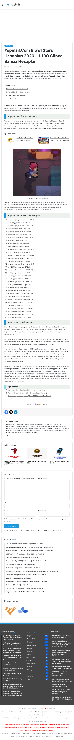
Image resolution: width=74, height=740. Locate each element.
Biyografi (30, 642)
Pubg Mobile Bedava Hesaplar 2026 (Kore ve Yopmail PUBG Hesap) (14, 463)
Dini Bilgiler (30, 651)
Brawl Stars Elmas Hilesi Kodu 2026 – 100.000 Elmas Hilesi (26, 390)
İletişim (13, 733)
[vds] (10, 616)
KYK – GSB (59, 736)
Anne (28, 673)
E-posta (7, 511)
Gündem (29, 648)
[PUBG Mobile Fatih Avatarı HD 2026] (37, 453)
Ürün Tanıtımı (31, 657)
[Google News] (41, 404)
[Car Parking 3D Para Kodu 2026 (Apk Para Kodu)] (10, 140)
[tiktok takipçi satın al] (37, 18)
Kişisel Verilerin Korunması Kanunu (52, 733)
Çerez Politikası (36, 733)
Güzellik (29, 667)
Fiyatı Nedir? (46, 736)
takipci (45, 715)
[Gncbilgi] (14, 5)
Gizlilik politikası (25, 733)
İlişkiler (53, 736)
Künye (18, 733)
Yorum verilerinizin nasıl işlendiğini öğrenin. (49, 530)
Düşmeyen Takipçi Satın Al (28, 712)
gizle (13, 85)
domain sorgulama (59, 712)
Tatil (28, 679)
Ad (5, 502)
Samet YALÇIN (12, 422)
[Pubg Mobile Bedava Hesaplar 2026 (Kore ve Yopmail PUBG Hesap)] (14, 453)
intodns (39, 715)
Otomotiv (30, 676)
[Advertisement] (36, 33)
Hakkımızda (5, 733)
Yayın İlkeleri (68, 733)
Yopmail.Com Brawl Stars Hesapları (15, 71)
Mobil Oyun (8, 46)
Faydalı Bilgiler (31, 639)
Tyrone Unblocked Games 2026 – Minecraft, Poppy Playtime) (27, 393)
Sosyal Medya (31, 645)
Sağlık (29, 636)
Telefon (29, 660)
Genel (29, 654)
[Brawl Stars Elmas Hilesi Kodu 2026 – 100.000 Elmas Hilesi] (43, 140)
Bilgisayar (30, 670)
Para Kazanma (31, 663)
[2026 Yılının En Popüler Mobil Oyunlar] (60, 453)
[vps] (23, 616)
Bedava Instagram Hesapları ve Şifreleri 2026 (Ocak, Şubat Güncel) (29, 396)
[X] (10, 436)
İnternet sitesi (42, 511)
